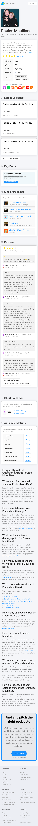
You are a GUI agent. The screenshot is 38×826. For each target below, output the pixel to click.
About (4, 777)
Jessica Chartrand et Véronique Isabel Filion (19, 35)
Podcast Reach (24, 795)
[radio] (4, 55)
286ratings (19, 56)
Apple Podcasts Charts (9, 820)
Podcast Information (26, 777)
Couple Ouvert (15, 223)
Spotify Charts (6, 822)
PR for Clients (6, 795)
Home (4, 772)
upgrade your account (26, 528)
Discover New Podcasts (27, 800)
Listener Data (24, 774)
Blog (3, 813)
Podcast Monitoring (8, 804)
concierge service (28, 651)
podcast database (8, 628)
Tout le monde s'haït (17, 202)
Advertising (5, 797)
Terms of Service (25, 815)
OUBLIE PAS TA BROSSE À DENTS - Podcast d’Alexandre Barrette (21, 216)
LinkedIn (22, 818)
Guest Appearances (8, 792)
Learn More (19, 753)
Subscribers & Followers (27, 797)
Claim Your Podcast (8, 779)
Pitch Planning (24, 779)
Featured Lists (6, 818)
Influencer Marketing (8, 802)
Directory (5, 815)
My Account (5, 782)
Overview (23, 772)
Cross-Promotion (7, 800)
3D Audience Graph (26, 792)
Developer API (6, 784)
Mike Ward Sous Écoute (19, 230)
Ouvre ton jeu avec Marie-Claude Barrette (21, 209)
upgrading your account (10, 556)
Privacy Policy (24, 813)
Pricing (4, 774)
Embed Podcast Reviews (27, 802)
